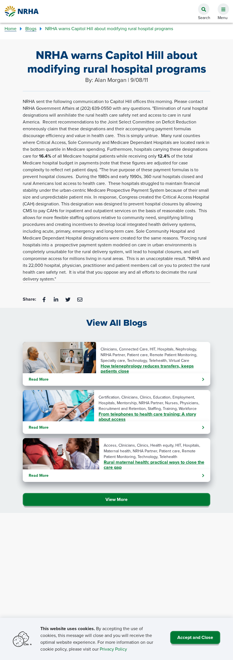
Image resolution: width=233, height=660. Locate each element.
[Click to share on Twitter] (68, 299)
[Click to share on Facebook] (44, 299)
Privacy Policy (113, 649)
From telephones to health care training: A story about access (147, 417)
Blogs (30, 28)
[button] (221, 6)
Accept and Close (195, 637)
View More (116, 499)
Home (10, 28)
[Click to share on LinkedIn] (56, 299)
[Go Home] (21, 11)
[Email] (80, 299)
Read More (39, 379)
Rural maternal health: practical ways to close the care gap (154, 465)
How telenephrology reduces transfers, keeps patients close (147, 369)
